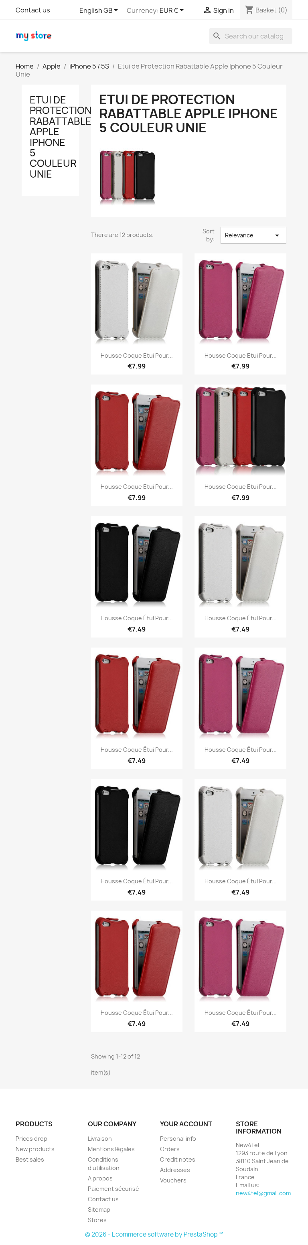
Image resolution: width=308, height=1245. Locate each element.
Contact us (33, 10)
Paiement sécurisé (113, 1188)
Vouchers (173, 1180)
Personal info (178, 1138)
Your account (186, 1123)
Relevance (253, 235)
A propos (100, 1178)
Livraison (100, 1138)
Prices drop (31, 1138)
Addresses (175, 1170)
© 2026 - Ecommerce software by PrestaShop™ (154, 1234)
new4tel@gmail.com (263, 1193)
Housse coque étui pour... (137, 618)
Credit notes (177, 1159)
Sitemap (99, 1209)
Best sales (30, 1159)
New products (35, 1149)
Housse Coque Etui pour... (137, 355)
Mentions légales (111, 1149)
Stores (97, 1220)
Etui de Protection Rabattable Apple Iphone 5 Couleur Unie (60, 137)
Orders (170, 1149)
